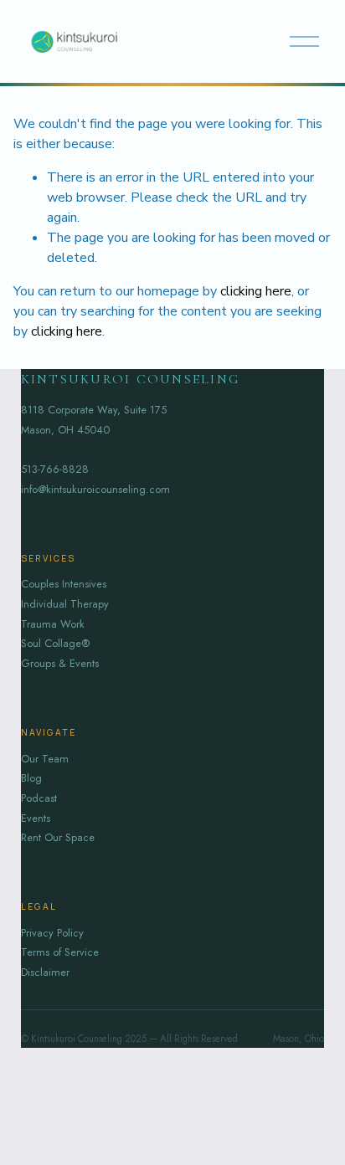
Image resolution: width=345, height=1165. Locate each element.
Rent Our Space (58, 837)
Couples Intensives (63, 584)
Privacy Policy (52, 933)
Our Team (45, 759)
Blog (31, 778)
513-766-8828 (55, 469)
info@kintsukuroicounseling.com (95, 489)
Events (35, 818)
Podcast (39, 798)
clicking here (255, 291)
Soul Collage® (55, 643)
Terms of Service (60, 952)
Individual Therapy (65, 604)
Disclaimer (45, 972)
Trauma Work (53, 624)
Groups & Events (60, 663)
